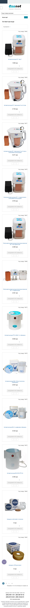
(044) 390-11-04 (10, 594)
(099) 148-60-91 (20, 597)
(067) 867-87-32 (20, 594)
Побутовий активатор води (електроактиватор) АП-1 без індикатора (15, 244)
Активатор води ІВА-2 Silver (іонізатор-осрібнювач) (15, 382)
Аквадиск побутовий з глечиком (15, 519)
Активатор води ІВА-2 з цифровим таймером (15, 427)
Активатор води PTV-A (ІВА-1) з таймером (15, 335)
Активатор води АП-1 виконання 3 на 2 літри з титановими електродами (15, 152)
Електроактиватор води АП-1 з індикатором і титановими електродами (15, 198)
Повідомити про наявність (15, 68)
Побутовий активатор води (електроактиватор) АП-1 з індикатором (15, 290)
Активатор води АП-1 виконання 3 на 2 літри (15, 105)
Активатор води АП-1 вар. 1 (15, 59)
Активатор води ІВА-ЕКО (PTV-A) (15, 473)
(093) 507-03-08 (10, 597)
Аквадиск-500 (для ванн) (15, 565)
